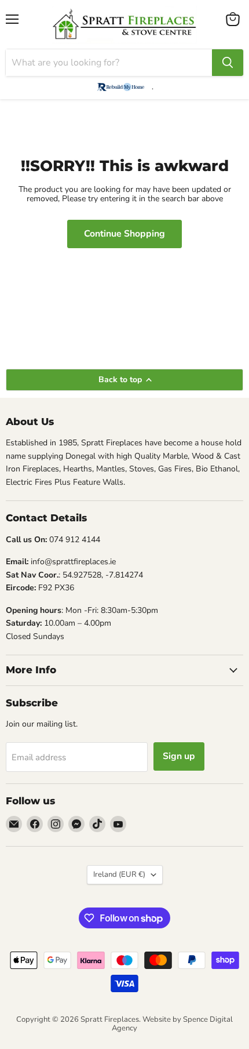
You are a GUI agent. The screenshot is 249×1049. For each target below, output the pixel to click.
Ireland (119, 874)
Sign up (179, 756)
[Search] (227, 62)
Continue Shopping (124, 233)
